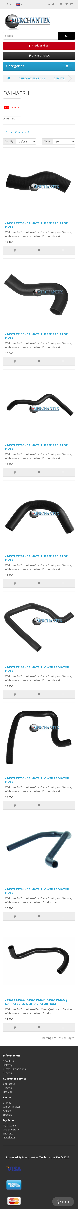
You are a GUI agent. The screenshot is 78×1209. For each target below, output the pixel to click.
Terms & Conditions (14, 1069)
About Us (8, 1061)
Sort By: (9, 141)
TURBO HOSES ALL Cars (32, 78)
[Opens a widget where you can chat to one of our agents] (63, 1202)
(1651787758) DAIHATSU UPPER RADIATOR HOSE (36, 224)
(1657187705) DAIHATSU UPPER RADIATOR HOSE (36, 446)
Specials (7, 1114)
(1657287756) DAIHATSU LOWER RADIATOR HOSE (37, 780)
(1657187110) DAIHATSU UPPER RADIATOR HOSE (36, 335)
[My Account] (54, 4)
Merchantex (30, 1157)
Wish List (8, 1133)
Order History (11, 1129)
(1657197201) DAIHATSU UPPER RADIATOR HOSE (36, 558)
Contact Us (9, 1084)
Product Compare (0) (17, 132)
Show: (47, 141)
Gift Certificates (11, 1106)
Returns (7, 1073)
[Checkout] (71, 4)
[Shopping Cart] (66, 4)
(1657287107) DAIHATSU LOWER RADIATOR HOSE (37, 669)
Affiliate (7, 1110)
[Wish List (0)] (61, 4)
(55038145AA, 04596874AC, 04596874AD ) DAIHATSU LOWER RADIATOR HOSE (36, 1002)
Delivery (7, 1065)
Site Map (8, 1092)
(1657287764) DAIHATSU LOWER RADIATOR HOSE (37, 891)
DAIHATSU (60, 78)
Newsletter (9, 1137)
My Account (9, 1125)
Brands (7, 1102)
